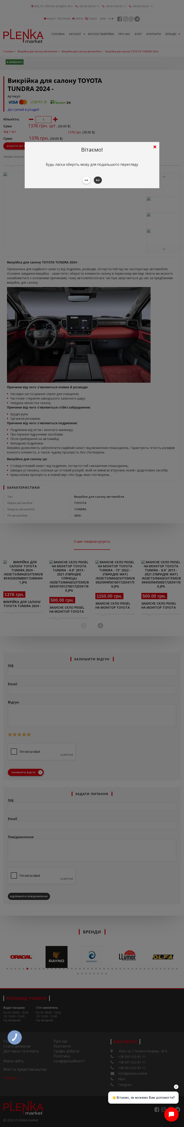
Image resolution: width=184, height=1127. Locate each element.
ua (86, 180)
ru (98, 180)
